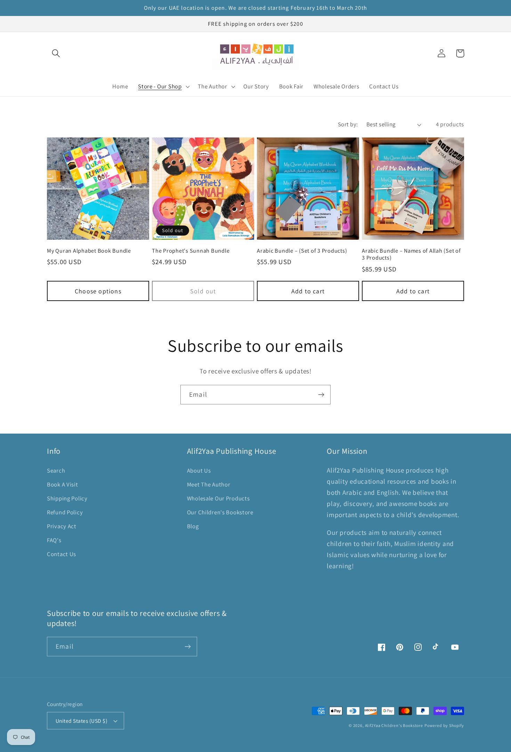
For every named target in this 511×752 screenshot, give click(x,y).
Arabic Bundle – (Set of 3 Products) (302, 250)
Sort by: (348, 124)
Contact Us (61, 554)
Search (56, 470)
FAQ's (54, 540)
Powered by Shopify (444, 725)
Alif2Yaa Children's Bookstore (394, 725)
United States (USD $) (81, 720)
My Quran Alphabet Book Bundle (89, 250)
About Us (199, 470)
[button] (56, 53)
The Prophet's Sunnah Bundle (190, 250)
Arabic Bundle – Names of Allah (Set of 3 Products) (411, 254)
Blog (193, 526)
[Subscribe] (321, 394)
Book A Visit (62, 484)
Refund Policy (65, 512)
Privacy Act (61, 526)
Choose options (98, 291)
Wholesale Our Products (218, 498)
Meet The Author (208, 484)
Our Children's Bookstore (220, 512)
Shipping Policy (67, 498)
